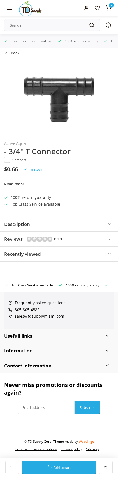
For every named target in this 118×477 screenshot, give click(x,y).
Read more (14, 183)
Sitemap (92, 449)
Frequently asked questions (40, 302)
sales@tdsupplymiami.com (39, 316)
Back (15, 53)
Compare (19, 159)
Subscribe (87, 407)
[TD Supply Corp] (30, 8)
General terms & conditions (36, 449)
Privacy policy (71, 449)
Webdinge (86, 441)
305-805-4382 (27, 309)
